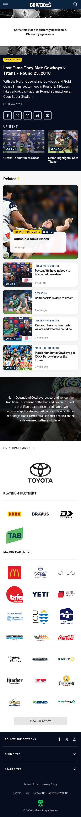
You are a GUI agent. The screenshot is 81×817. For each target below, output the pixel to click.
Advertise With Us (58, 793)
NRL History (13, 60)
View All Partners (40, 721)
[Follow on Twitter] (67, 739)
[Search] (75, 4)
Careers (17, 793)
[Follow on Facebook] (59, 739)
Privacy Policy (49, 784)
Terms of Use (31, 784)
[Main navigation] (5, 4)
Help (27, 793)
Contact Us (39, 793)
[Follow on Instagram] (74, 739)
